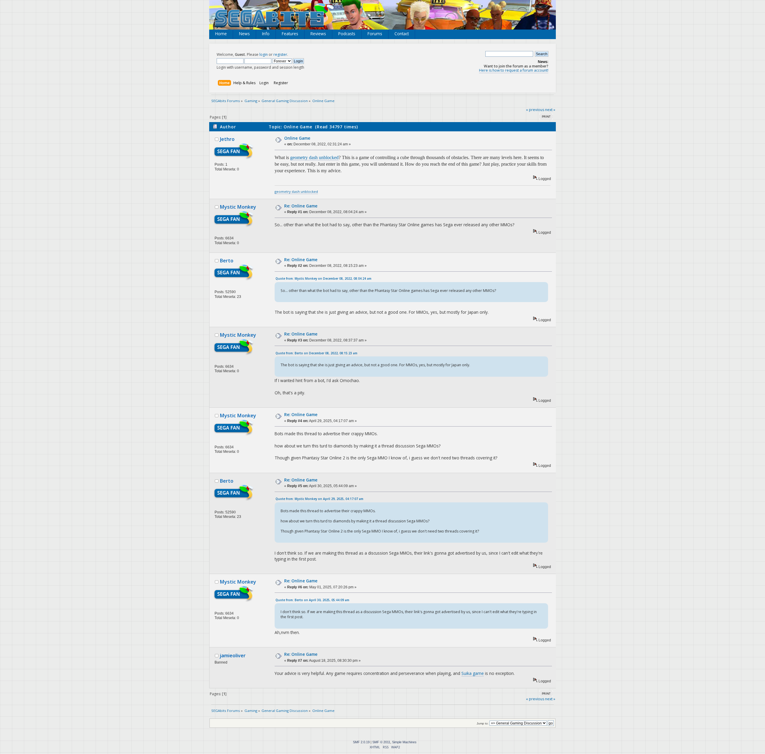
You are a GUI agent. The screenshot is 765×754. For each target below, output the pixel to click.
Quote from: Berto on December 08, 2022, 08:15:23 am (316, 353)
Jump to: (483, 723)
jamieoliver (233, 655)
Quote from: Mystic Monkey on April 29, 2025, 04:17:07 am (319, 499)
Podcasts (346, 33)
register (280, 54)
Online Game (297, 138)
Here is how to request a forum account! (513, 70)
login (263, 54)
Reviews (318, 33)
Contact (401, 33)
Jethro (227, 139)
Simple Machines (404, 742)
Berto (226, 260)
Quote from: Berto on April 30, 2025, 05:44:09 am (312, 600)
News (244, 33)
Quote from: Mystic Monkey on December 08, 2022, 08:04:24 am (323, 278)
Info (266, 33)
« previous (535, 109)
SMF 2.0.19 (361, 742)
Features (290, 33)
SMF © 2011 (381, 742)
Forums (375, 33)
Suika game (472, 673)
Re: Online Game (300, 206)
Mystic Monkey (238, 207)
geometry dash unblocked (314, 157)
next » (550, 109)
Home (221, 33)
